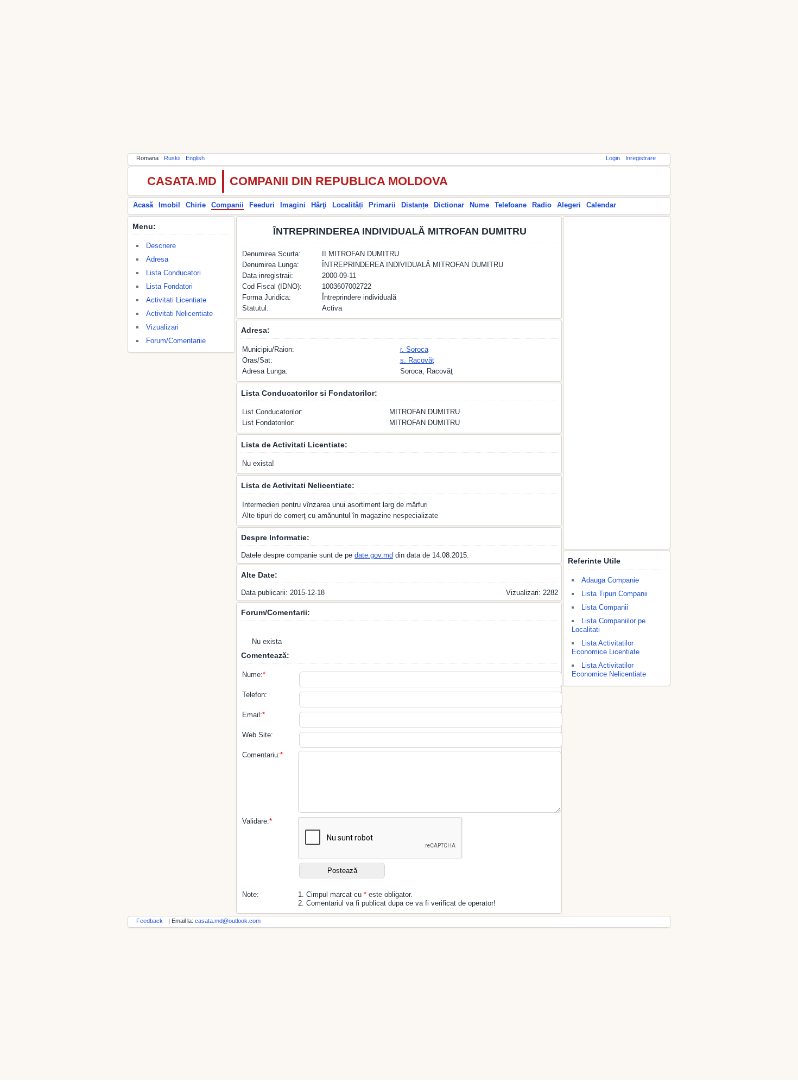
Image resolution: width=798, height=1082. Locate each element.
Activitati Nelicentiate (179, 313)
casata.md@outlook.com (228, 921)
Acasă (143, 205)
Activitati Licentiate (176, 300)
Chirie (196, 205)
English (195, 158)
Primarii (382, 205)
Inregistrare (640, 158)
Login (613, 158)
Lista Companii (604, 607)
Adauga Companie (610, 580)
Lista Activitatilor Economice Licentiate (605, 647)
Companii (227, 205)
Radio (542, 205)
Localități (347, 205)
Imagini (293, 205)
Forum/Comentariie (176, 341)
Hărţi (319, 205)
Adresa (157, 259)
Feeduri (262, 205)
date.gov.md (373, 555)
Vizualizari (162, 327)
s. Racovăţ (417, 360)
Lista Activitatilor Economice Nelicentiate (609, 669)
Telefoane (511, 205)
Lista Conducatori (173, 273)
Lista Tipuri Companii (614, 594)
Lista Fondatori (169, 286)
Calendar (601, 205)
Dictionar (449, 205)
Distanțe (414, 205)
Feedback (149, 921)
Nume (479, 205)
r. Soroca (414, 349)
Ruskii (172, 158)
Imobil (169, 205)
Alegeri (569, 205)
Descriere (161, 246)
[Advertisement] (399, 76)
